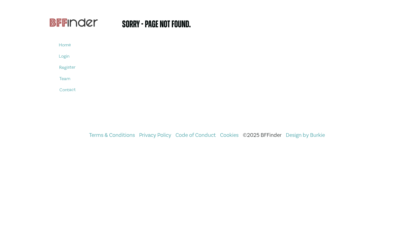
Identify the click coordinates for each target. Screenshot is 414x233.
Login (64, 56)
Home (65, 45)
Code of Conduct (195, 135)
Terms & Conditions (112, 135)
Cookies (229, 135)
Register (67, 67)
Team (64, 78)
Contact (67, 90)
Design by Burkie (305, 135)
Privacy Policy (155, 135)
